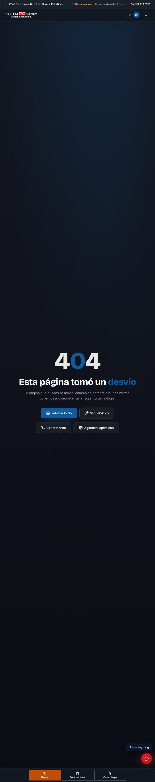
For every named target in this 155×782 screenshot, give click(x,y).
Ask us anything (138, 747)
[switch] (133, 15)
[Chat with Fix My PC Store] (146, 758)
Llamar (45, 777)
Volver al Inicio (61, 413)
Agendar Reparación (99, 428)
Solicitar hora (77, 777)
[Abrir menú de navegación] (146, 15)
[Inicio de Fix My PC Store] (21, 15)
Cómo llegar (110, 777)
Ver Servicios (99, 413)
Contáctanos (56, 428)
